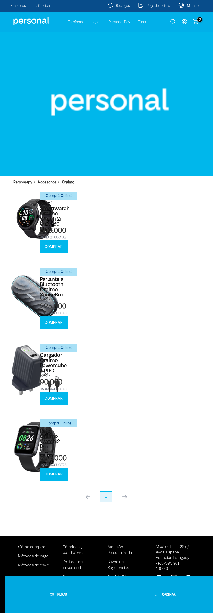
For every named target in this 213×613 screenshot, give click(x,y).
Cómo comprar (31, 547)
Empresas (18, 6)
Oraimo (68, 182)
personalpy (22, 182)
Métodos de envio (33, 565)
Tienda (144, 22)
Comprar (54, 246)
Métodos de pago (33, 556)
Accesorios (47, 182)
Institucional (43, 6)
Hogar (96, 22)
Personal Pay (119, 22)
